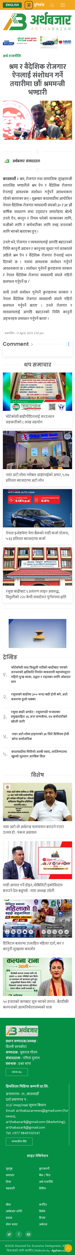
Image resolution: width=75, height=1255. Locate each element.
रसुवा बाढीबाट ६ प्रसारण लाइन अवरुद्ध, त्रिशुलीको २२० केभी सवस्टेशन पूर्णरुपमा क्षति (36, 594)
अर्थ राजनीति (46, 1182)
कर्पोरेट (43, 1204)
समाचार (10, 1175)
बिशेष (42, 1211)
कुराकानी (44, 1168)
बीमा (8, 1204)
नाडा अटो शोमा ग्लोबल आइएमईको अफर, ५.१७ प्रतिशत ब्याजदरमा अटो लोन (37, 478)
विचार (42, 1218)
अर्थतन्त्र (43, 1224)
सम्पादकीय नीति (19, 1141)
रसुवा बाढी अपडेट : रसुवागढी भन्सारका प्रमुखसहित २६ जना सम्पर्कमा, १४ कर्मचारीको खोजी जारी (39, 717)
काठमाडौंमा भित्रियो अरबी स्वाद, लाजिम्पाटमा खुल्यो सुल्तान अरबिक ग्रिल (39, 754)
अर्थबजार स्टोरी (14, 1211)
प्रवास (9, 1218)
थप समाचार (37, 364)
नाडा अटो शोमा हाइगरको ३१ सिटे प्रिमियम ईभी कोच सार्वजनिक (40, 736)
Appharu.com (60, 1250)
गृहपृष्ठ (9, 1168)
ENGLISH (12, 5)
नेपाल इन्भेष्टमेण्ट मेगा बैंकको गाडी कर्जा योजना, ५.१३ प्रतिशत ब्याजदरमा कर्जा (37, 536)
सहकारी (10, 1188)
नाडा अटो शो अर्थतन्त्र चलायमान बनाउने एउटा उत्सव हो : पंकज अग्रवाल (33, 830)
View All (17, 1072)
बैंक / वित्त (44, 1175)
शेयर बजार (12, 1224)
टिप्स (8, 1182)
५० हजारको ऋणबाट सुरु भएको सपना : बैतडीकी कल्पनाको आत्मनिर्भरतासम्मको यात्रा (36, 1004)
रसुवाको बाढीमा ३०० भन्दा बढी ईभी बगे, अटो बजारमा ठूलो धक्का (39, 697)
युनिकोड (39, 5)
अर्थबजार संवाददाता (26, 161)
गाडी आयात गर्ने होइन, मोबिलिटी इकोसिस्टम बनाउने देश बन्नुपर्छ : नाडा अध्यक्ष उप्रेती (32, 888)
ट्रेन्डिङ (10, 657)
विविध (42, 1188)
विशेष (37, 775)
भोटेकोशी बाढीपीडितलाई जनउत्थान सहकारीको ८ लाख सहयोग (30, 419)
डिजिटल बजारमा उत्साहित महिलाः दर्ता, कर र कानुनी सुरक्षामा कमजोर (33, 946)
